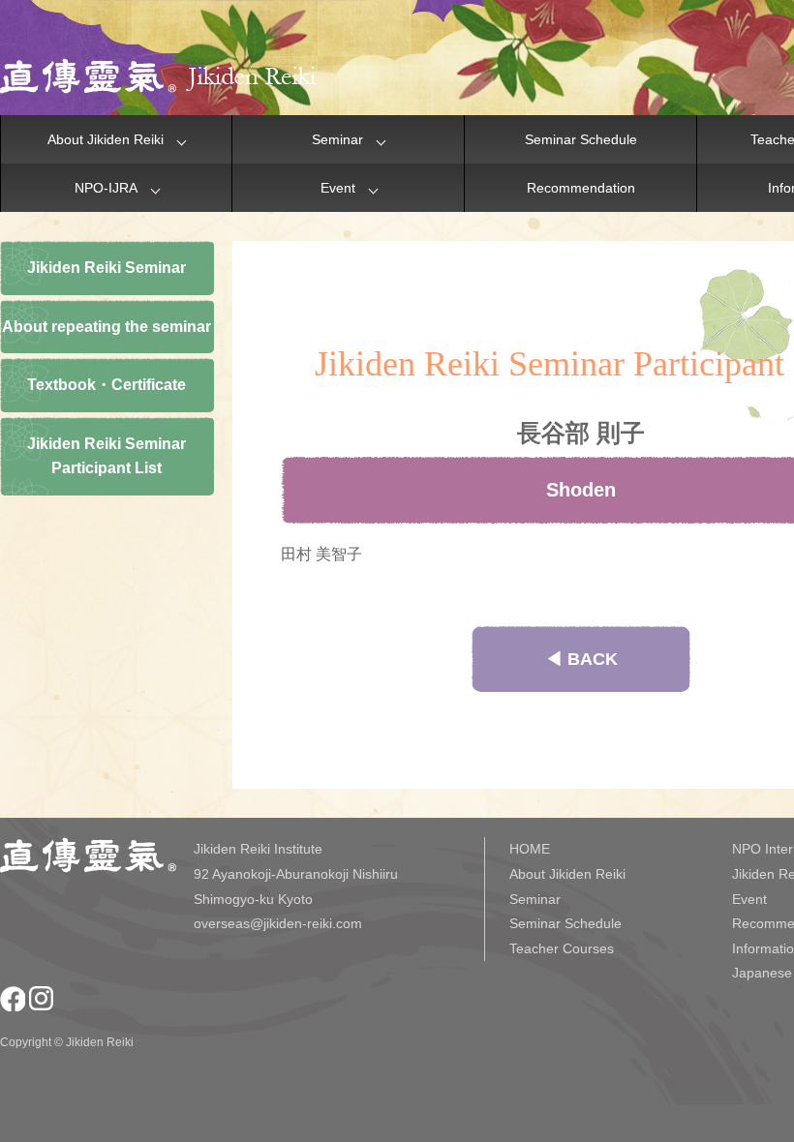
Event (338, 187)
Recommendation (581, 187)
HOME (529, 848)
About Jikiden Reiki (105, 139)
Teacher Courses (561, 948)
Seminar (337, 139)
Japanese (762, 972)
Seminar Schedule (581, 139)
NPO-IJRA (106, 187)
